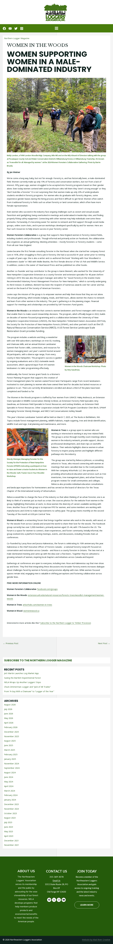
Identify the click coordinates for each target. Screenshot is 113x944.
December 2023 (11, 804)
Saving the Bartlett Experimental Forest (22, 677)
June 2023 (8, 826)
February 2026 (10, 727)
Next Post (104, 643)
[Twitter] (16, 28)
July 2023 (8, 822)
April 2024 (8, 786)
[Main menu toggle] (56, 28)
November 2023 (11, 808)
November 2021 (11, 845)
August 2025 (10, 740)
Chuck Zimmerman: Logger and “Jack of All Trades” (27, 686)
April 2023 (8, 836)
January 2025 (10, 759)
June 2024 (8, 777)
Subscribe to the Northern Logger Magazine (38, 660)
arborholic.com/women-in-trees (37, 604)
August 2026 (10, 704)
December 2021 (11, 840)
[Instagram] (21, 28)
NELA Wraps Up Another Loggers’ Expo (22, 682)
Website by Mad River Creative (96, 939)
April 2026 (8, 722)
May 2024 (8, 781)
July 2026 (8, 709)
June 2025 (8, 745)
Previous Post (10, 643)
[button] (49, 900)
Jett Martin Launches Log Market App (21, 673)
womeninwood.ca (31, 610)
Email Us (56, 880)
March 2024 (9, 790)
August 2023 (10, 817)
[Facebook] (4, 28)
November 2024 (11, 763)
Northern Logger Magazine (16, 38)
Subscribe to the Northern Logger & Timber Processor (65, 622)
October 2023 (10, 813)
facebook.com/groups (47, 589)
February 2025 (10, 754)
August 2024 (10, 772)
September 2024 (11, 768)
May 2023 (8, 831)
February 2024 (10, 795)
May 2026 (8, 718)
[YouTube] (10, 28)
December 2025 (11, 731)
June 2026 (8, 713)
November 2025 (11, 736)
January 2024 (10, 799)
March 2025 (9, 749)
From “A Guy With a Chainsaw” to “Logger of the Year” (29, 691)
